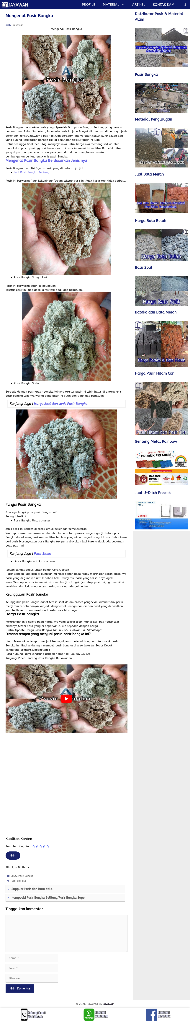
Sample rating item (18, 846)
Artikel (138, 5)
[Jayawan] (16, 4)
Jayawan (108, 1004)
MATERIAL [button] (111, 5)
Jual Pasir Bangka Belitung (31, 172)
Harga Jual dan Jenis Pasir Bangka (61, 404)
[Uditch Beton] (161, 515)
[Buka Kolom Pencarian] (184, 4)
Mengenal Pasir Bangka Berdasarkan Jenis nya (46, 160)
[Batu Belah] (161, 245)
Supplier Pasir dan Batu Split (32, 889)
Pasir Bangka (25, 875)
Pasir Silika (42, 554)
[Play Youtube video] (66, 698)
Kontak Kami (164, 5)
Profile (88, 5)
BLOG (14, 875)
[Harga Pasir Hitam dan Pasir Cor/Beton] (161, 408)
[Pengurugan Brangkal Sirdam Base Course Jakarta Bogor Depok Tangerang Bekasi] (161, 148)
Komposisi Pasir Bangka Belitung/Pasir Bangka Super (49, 897)
